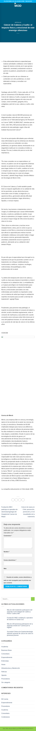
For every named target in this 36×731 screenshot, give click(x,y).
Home (3, 664)
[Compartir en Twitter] (19, 499)
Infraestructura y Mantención (10, 668)
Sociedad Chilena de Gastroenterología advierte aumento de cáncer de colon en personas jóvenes (20, 633)
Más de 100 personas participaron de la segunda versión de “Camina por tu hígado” (20, 625)
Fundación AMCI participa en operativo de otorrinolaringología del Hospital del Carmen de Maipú (9, 511)
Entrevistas (5, 661)
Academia (4, 646)
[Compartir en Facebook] (16, 499)
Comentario (8, 535)
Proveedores (5, 679)
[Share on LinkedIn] (23, 499)
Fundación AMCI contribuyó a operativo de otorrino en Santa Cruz (20, 618)
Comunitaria (5, 654)
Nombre (6, 551)
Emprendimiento (6, 657)
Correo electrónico (10, 560)
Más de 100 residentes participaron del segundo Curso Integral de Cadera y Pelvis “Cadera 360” (19, 611)
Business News (6, 650)
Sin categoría (5, 682)
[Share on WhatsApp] (12, 499)
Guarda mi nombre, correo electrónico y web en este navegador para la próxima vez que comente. (18, 579)
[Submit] (33, 599)
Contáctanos (5, 717)
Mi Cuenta (4, 699)
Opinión (4, 675)
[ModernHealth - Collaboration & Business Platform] (18, 6)
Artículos (18, 22)
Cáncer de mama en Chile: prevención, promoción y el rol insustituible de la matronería (28, 511)
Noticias (4, 671)
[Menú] (2, 6)
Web (5, 568)
